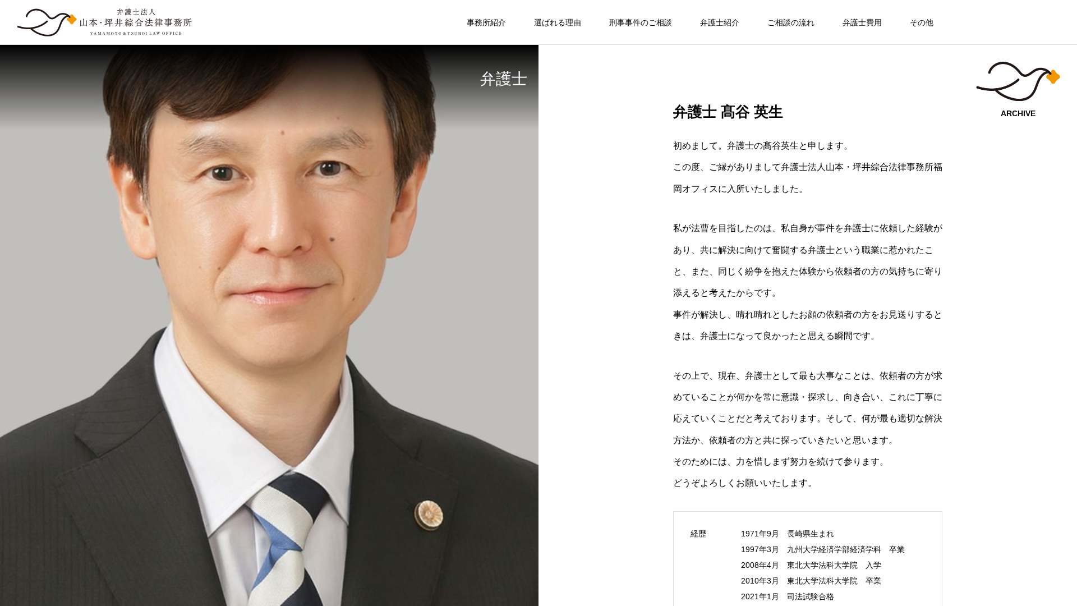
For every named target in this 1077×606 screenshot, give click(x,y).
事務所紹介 (486, 22)
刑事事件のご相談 (640, 22)
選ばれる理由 (557, 22)
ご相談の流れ (790, 22)
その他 (921, 22)
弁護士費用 (862, 22)
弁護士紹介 (719, 22)
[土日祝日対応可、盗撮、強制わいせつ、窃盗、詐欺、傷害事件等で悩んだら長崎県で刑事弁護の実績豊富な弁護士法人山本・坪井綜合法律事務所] (104, 22)
